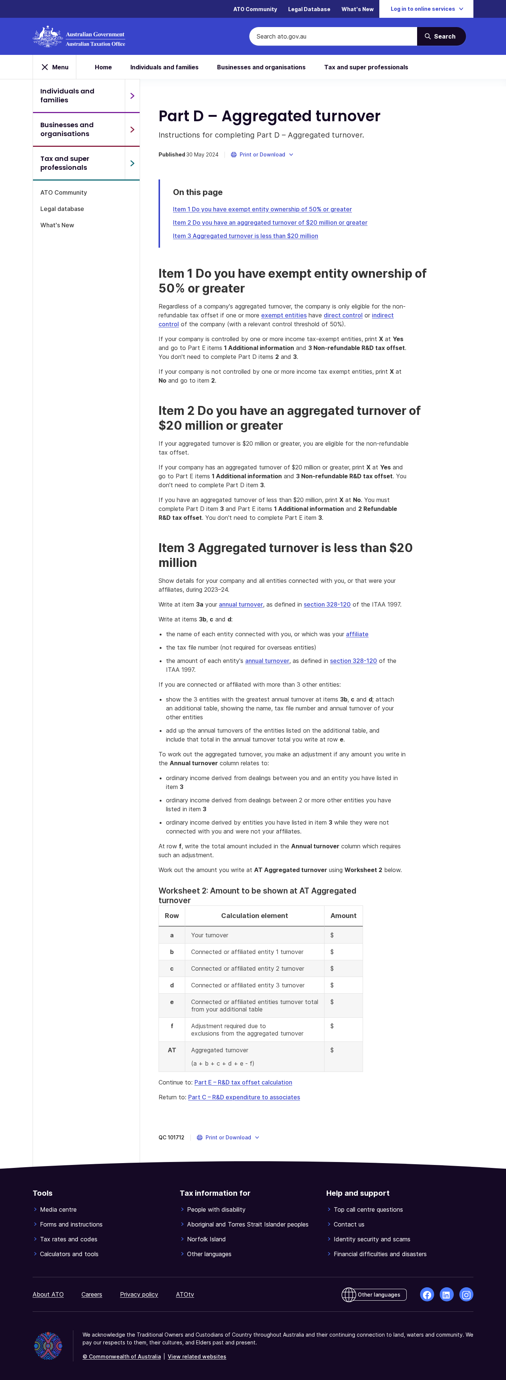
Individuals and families (164, 67)
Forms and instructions (71, 1224)
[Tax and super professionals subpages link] (132, 163)
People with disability (216, 1209)
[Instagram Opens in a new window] (466, 1294)
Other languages (209, 1254)
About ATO (48, 1294)
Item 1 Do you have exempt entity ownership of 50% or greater (262, 209)
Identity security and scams (372, 1239)
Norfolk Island (206, 1239)
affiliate (357, 634)
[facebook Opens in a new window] (427, 1294)
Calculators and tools (69, 1254)
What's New (358, 9)
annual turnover (241, 604)
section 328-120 (327, 604)
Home (103, 67)
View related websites (197, 1356)
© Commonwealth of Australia (122, 1356)
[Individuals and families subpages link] (132, 95)
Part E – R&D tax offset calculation (243, 1082)
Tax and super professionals (366, 67)
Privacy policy (139, 1294)
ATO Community (255, 9)
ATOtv (185, 1294)
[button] (262, 154)
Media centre (58, 1209)
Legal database (62, 208)
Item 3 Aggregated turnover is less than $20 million (245, 236)
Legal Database (309, 9)
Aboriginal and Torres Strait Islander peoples (248, 1224)
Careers (91, 1294)
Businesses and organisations (261, 67)
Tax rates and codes (68, 1239)
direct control (343, 315)
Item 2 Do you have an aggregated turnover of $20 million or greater (270, 222)
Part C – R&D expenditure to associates (244, 1097)
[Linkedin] (447, 1294)
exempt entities (284, 315)
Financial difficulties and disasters (380, 1254)
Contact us (349, 1224)
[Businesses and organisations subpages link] (132, 129)
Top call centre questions (368, 1209)
